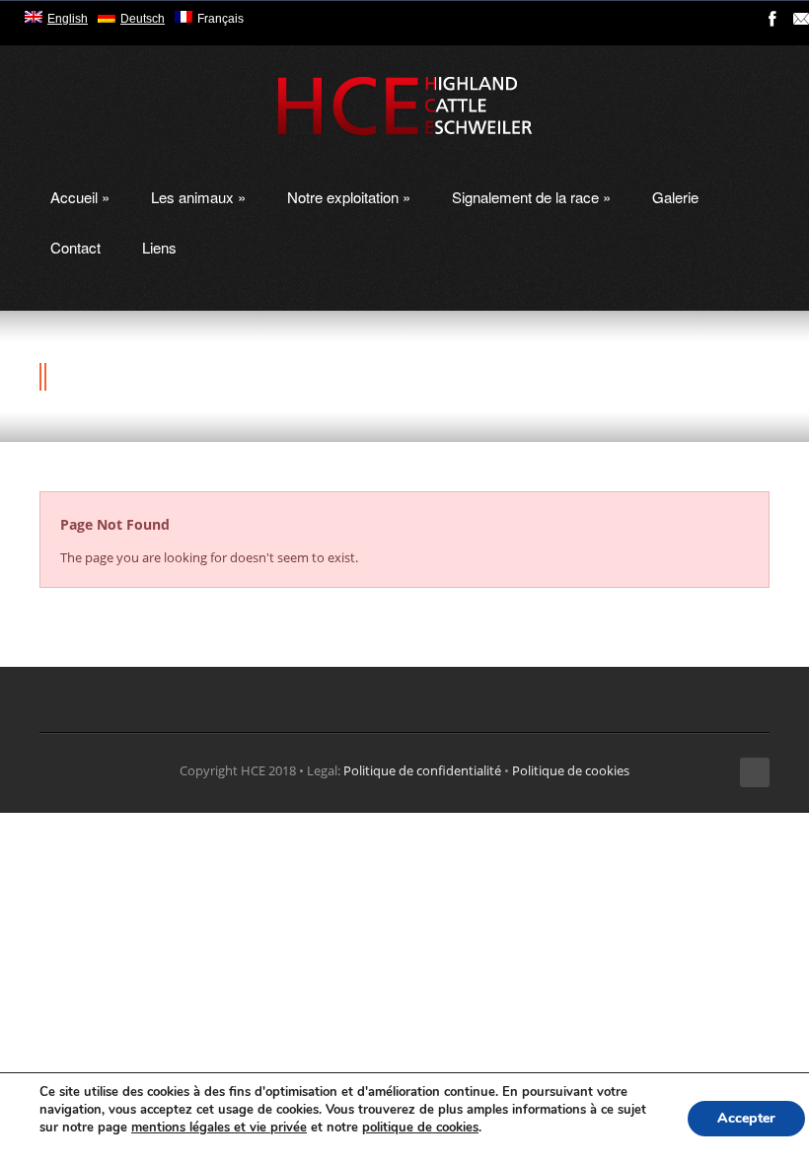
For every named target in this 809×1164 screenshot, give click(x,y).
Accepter (746, 1118)
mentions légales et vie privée (219, 1127)
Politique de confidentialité (422, 770)
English (67, 19)
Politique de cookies (570, 770)
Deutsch (142, 19)
